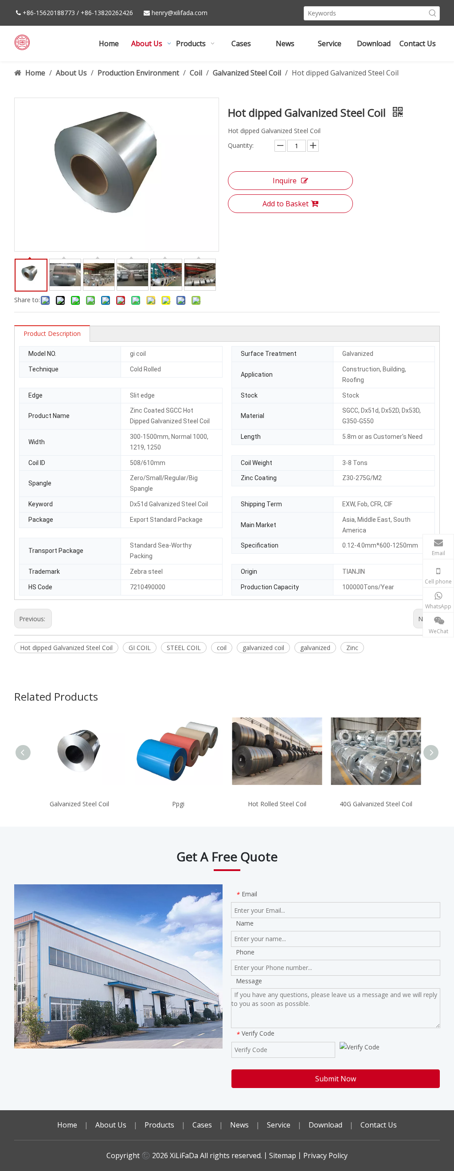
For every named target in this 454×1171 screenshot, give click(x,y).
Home (67, 1125)
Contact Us (378, 1125)
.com (200, 12)
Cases (202, 1125)
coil (222, 647)
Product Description (52, 333)
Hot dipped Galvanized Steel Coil (66, 647)
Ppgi (178, 804)
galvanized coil (263, 647)
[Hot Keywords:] (432, 13)
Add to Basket (285, 204)
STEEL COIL (184, 647)
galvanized (315, 647)
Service (278, 1125)
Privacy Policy (325, 1155)
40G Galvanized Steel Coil (376, 804)
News (239, 1125)
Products (159, 1125)
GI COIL (140, 647)
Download (325, 1125)
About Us (110, 1125)
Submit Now (335, 1079)
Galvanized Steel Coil (79, 804)
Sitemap (282, 1155)
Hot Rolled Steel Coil (277, 804)
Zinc (352, 647)
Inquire (285, 180)
